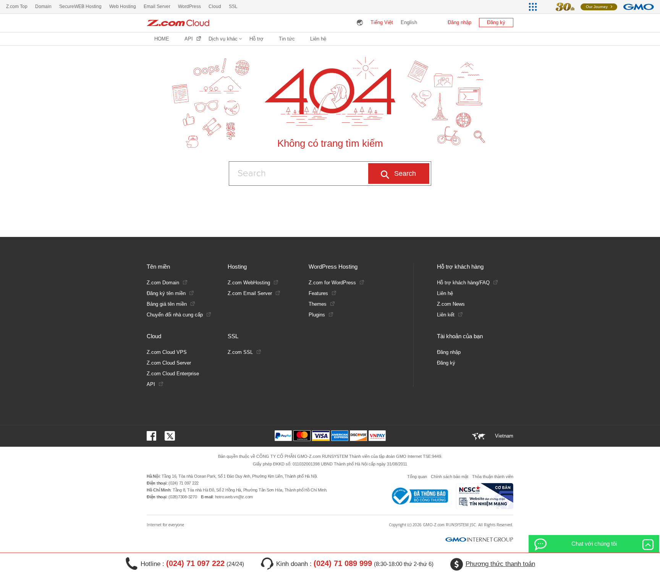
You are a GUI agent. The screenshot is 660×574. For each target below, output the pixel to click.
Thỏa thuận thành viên (492, 476)
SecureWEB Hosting (80, 6)
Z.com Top (17, 6)
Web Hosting (122, 6)
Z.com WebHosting (249, 282)
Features (318, 293)
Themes (318, 304)
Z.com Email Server (250, 293)
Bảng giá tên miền (167, 304)
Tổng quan (417, 476)
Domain (43, 6)
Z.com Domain (163, 282)
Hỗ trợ (256, 39)
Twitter (170, 436)
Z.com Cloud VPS (167, 352)
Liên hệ (318, 39)
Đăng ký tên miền (166, 293)
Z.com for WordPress (332, 282)
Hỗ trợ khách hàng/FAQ (463, 282)
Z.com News (451, 304)
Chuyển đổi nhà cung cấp (175, 315)
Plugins (317, 315)
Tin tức (287, 39)
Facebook (153, 436)
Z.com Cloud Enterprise (173, 373)
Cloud (215, 6)
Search (405, 173)
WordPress (189, 6)
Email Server (157, 6)
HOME (161, 39)
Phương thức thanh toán (500, 564)
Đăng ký (496, 22)
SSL (233, 6)
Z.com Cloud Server (169, 363)
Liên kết (446, 315)
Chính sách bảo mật (449, 476)
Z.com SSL (240, 352)
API (188, 39)
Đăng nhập (459, 22)
